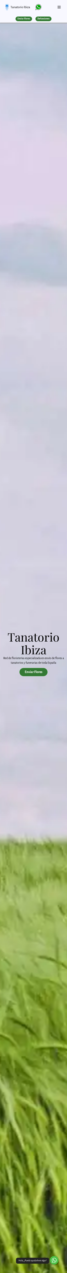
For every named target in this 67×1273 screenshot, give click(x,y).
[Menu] (59, 5)
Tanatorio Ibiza (20, 7)
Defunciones (43, 18)
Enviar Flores (24, 18)
